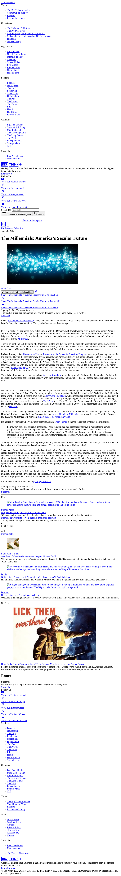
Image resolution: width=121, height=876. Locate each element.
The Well (11, 138)
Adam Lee (6, 288)
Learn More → (8, 173)
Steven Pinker (13, 62)
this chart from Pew (52, 375)
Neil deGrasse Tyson (17, 54)
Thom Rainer (60, 422)
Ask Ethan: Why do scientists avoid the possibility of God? (28, 556)
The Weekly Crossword (18, 853)
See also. (13, 406)
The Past (11, 98)
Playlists (11, 15)
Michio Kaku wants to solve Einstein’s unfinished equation (28, 518)
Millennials (23, 339)
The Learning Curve (16, 132)
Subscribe (18, 228)
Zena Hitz (11, 59)
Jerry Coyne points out (55, 396)
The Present (12, 101)
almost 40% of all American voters (54, 417)
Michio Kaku (13, 51)
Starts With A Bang (16, 127)
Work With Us (14, 822)
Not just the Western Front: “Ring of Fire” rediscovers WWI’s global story (35, 577)
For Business (7, 228)
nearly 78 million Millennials (66, 414)
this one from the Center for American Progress (64, 354)
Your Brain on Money (17, 13)
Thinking (11, 88)
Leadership (12, 90)
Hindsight (11, 38)
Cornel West (13, 70)
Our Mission (13, 819)
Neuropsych (12, 85)
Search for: (6, 210)
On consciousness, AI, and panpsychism (20, 595)
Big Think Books (15, 124)
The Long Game (15, 135)
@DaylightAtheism (42, 481)
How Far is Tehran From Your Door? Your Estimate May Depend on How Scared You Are (43, 664)
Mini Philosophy (15, 130)
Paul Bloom (12, 64)
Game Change (14, 41)
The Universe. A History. (18, 28)
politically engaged (19, 367)
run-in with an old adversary (21, 320)
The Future (12, 104)
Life (9, 106)
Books (4, 574)
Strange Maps (13, 143)
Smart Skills (12, 93)
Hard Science (13, 112)
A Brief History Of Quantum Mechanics (26, 33)
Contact (10, 824)
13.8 (9, 146)
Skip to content (8, 2)
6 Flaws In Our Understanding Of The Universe (29, 36)
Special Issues (13, 114)
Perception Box (14, 140)
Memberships (13, 158)
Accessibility (13, 832)
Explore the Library (16, 18)
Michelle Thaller (14, 57)
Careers (10, 835)
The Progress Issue (16, 31)
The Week (48, 401)
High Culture (13, 96)
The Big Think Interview (18, 10)
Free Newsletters (15, 156)
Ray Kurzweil (13, 67)
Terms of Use (13, 830)
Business (11, 82)
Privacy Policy (14, 827)
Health (10, 109)
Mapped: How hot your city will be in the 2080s (23, 512)
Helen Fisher (13, 72)
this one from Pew (31, 354)
